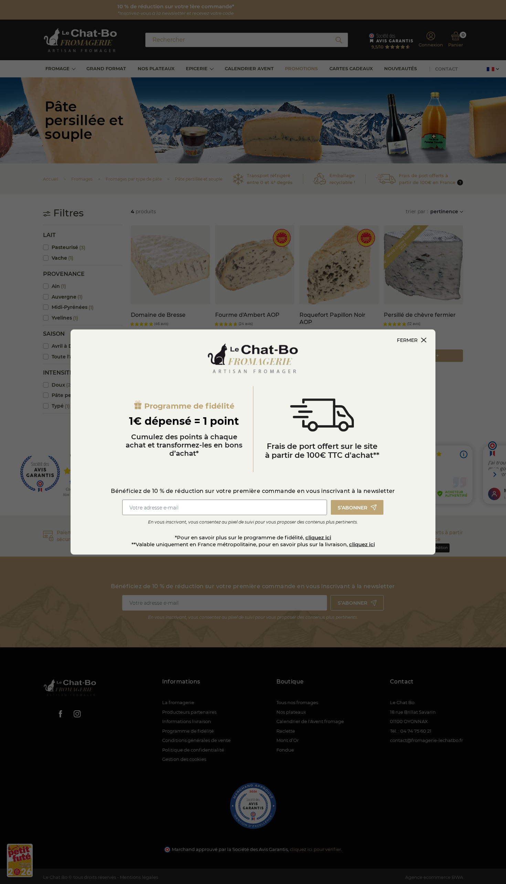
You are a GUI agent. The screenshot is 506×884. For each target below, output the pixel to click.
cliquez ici (318, 537)
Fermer (407, 340)
